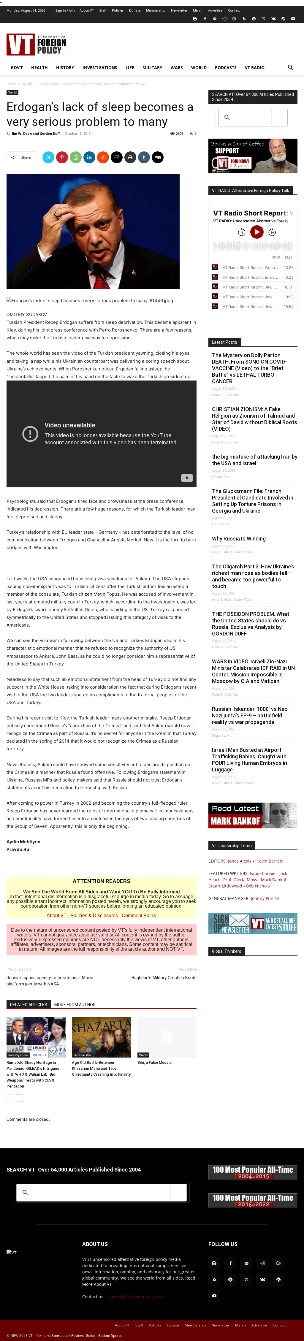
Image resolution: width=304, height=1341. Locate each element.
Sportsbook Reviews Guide (73, 1335)
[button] (290, 68)
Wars (177, 67)
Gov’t (17, 67)
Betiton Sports (110, 1335)
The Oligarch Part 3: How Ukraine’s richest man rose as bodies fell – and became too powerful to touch (253, 576)
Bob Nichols (258, 886)
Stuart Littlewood (225, 886)
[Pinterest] (62, 157)
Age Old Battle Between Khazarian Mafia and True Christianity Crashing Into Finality (101, 1068)
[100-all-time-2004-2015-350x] (252, 1178)
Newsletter (179, 10)
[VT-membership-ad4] (252, 172)
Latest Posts (224, 342)
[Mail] (214, 19)
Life (130, 67)
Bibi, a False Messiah (155, 1062)
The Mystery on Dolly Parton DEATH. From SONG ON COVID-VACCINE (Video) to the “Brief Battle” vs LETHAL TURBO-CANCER (249, 368)
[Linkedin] (89, 157)
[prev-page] (10, 1098)
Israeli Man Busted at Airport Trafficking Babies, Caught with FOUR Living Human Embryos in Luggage (249, 760)
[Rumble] (234, 19)
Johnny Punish (265, 898)
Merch (197, 10)
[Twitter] (263, 19)
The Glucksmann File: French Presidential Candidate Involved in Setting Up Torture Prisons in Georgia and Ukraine (252, 501)
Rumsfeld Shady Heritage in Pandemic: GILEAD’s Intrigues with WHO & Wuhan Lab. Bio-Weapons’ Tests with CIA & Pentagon (33, 1074)
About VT (87, 10)
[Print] (130, 157)
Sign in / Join (65, 10)
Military (152, 67)
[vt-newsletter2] (252, 933)
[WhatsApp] (76, 157)
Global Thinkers (226, 951)
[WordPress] (283, 19)
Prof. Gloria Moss (240, 879)
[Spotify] (253, 19)
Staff (102, 10)
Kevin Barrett (269, 861)
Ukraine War (82, 1055)
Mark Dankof (273, 879)
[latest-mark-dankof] (252, 827)
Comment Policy (139, 915)
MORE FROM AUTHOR (75, 1004)
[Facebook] (204, 19)
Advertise (215, 10)
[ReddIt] (103, 157)
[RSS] (244, 19)
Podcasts (226, 67)
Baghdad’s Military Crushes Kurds (164, 977)
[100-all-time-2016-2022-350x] (252, 1206)
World (199, 67)
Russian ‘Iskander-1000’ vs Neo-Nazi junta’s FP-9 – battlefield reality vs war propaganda (251, 715)
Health (39, 67)
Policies (118, 10)
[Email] (117, 157)
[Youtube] (293, 19)
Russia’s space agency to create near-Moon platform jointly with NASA (50, 981)
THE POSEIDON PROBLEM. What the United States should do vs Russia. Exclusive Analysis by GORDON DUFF (250, 624)
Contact (234, 10)
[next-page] (19, 1098)
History (65, 67)
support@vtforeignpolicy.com (135, 1296)
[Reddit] (224, 19)
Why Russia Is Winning (239, 538)
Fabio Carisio (263, 873)
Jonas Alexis (239, 861)
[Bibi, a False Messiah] (167, 1037)
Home (12, 83)
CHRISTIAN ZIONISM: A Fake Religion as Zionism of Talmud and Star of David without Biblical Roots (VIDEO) (254, 419)
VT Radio (255, 67)
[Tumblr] (144, 157)
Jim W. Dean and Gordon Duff (36, 133)
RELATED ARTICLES (28, 1004)
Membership (155, 10)
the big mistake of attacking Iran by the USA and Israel (254, 460)
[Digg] (158, 157)
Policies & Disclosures (94, 915)
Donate (134, 10)
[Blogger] (195, 19)
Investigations (100, 67)
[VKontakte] (273, 19)
